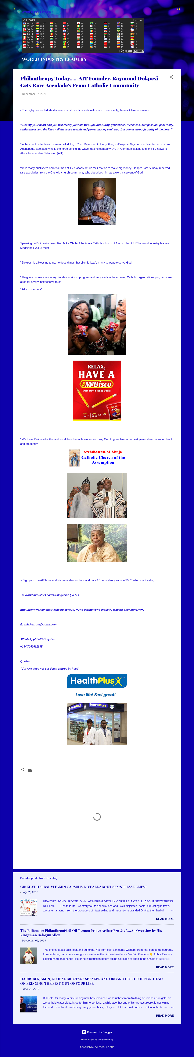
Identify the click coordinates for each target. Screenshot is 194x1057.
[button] (171, 78)
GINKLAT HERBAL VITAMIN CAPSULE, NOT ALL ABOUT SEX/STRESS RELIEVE (83, 886)
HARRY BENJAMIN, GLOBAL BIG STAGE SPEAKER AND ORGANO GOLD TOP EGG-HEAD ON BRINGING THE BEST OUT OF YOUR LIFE (91, 981)
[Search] (179, 10)
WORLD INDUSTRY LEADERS (54, 59)
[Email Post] (30, 771)
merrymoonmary (105, 1039)
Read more (165, 919)
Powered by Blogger (99, 1032)
